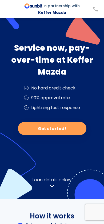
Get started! (52, 129)
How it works (52, 216)
